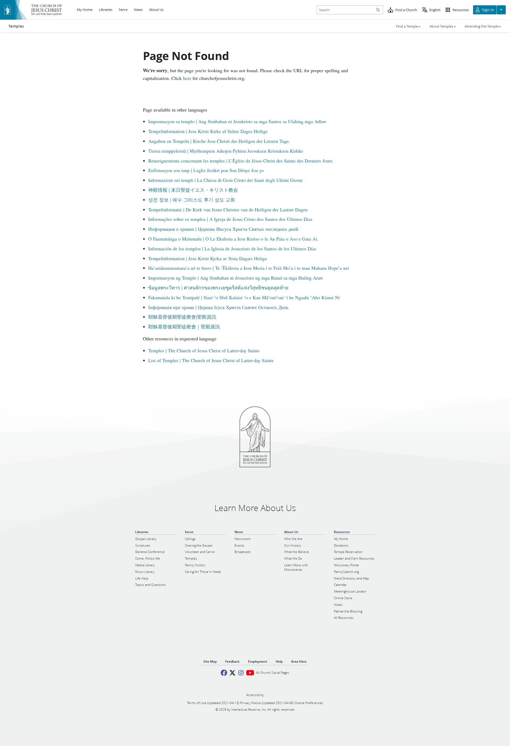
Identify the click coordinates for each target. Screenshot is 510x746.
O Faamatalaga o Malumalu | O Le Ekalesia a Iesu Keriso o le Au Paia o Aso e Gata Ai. (233, 238)
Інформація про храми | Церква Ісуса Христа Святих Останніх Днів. (218, 307)
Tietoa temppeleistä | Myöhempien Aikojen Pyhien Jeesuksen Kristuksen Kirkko (225, 151)
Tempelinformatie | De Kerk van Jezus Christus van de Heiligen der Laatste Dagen (228, 209)
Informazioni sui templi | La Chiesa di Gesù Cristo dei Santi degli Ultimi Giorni (225, 180)
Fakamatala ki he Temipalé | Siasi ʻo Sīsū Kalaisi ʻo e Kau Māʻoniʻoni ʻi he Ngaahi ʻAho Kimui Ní (244, 297)
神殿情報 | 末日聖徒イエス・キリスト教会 (193, 190)
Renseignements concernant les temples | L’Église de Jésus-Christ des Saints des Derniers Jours (240, 160)
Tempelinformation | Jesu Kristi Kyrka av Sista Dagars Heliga (207, 258)
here (187, 78)
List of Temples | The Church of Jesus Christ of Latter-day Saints (211, 360)
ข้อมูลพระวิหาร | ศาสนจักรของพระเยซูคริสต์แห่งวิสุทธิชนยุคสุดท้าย (218, 287)
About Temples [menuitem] (441, 26)
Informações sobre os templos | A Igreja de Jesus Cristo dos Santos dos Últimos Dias (230, 219)
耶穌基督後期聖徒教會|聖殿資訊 (182, 317)
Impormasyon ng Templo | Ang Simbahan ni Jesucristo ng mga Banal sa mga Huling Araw (235, 278)
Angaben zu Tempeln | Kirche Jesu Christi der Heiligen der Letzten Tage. (219, 141)
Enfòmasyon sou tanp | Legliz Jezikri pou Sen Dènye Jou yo (206, 170)
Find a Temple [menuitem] (407, 26)
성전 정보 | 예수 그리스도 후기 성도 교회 (191, 199)
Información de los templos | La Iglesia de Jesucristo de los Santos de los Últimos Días (232, 248)
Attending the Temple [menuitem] (482, 26)
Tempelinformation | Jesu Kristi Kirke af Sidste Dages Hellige (208, 131)
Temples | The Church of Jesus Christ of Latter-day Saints (204, 350)
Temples (16, 26)
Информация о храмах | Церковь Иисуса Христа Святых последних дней (223, 229)
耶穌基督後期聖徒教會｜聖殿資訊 (184, 326)
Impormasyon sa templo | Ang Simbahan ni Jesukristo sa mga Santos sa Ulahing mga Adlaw (237, 121)
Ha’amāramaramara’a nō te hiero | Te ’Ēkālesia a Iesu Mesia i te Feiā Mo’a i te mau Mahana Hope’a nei (248, 268)
